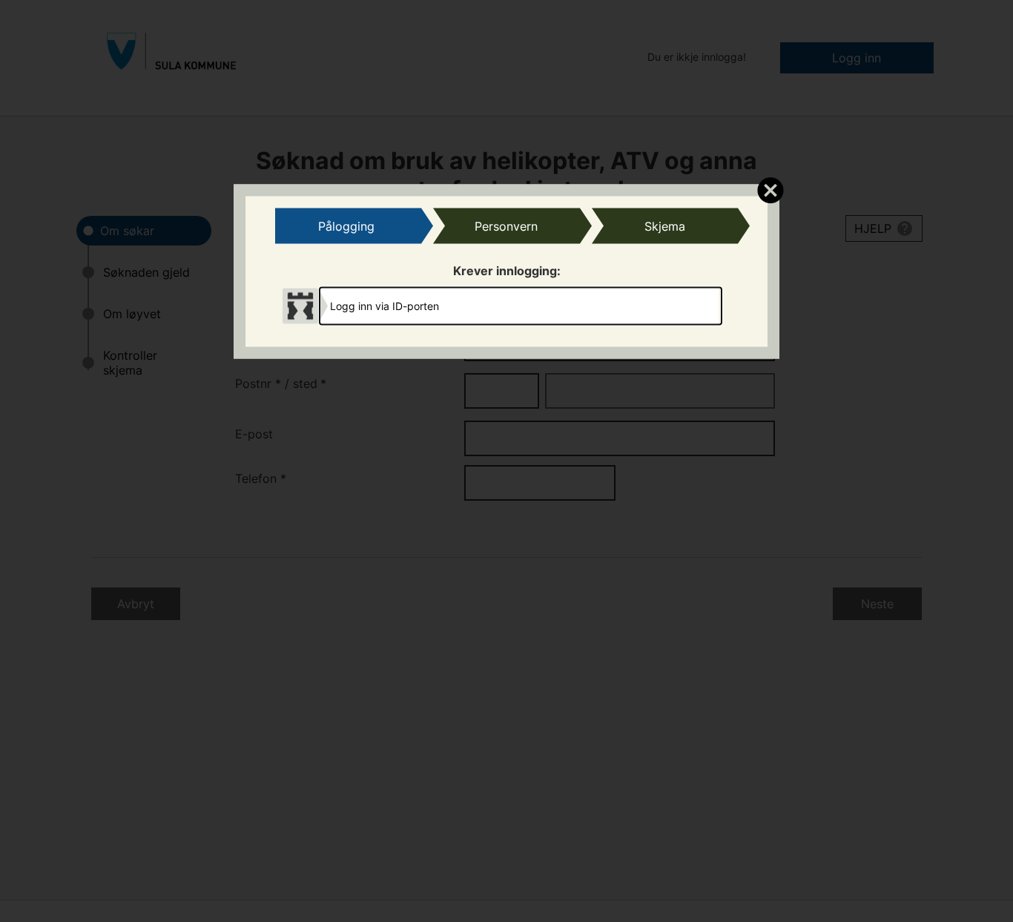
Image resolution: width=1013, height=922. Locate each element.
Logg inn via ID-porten (384, 305)
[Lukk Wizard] (770, 190)
